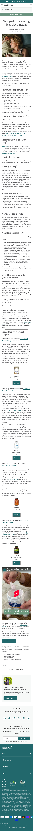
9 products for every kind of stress (15, 133)
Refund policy (22, 827)
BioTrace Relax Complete (15, 410)
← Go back (4, 665)
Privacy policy (8, 825)
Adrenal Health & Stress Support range (12, 135)
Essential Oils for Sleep (15, 209)
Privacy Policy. (24, 741)
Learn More (10, 698)
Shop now (16, 383)
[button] (24, 5)
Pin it (22, 669)
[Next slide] (31, 14)
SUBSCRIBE (23, 738)
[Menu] (1, 5)
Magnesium (5, 146)
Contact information (13, 827)
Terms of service (16, 825)
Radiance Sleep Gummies (8, 153)
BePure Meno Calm (9, 465)
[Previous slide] (2, 14)
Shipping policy (24, 825)
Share (17, 669)
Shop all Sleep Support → (8, 641)
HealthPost (6, 823)
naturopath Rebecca (7, 76)
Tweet (12, 669)
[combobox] (16, 10)
